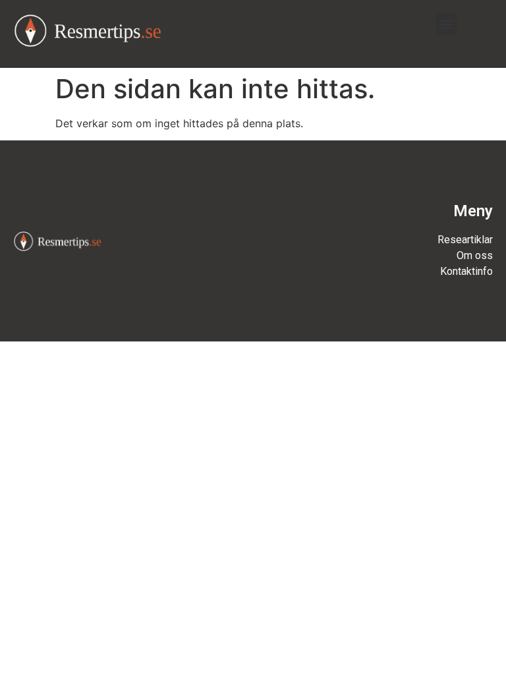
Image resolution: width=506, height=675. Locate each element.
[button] (446, 24)
